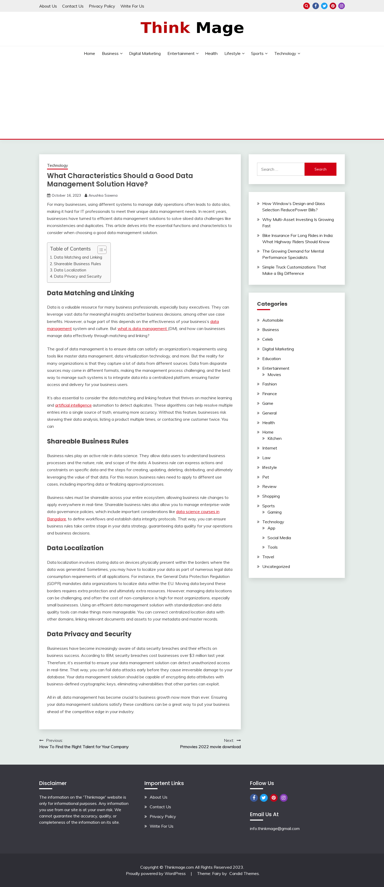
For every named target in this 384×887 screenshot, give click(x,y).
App (271, 528)
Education (271, 358)
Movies (274, 374)
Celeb (267, 339)
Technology (285, 53)
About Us (48, 6)
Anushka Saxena (103, 195)
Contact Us (73, 6)
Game (267, 403)
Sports (257, 53)
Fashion (269, 383)
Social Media (279, 537)
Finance (269, 393)
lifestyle (232, 53)
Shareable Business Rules (77, 263)
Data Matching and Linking (78, 257)
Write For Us (132, 6)
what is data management (143, 328)
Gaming (274, 512)
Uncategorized (276, 566)
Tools (272, 547)
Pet (265, 477)
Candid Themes (244, 873)
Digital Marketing (145, 53)
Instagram (341, 6)
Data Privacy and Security (78, 276)
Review (269, 486)
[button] (99, 249)
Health (211, 53)
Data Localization (70, 270)
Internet (269, 448)
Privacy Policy (102, 6)
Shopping (271, 496)
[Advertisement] (192, 99)
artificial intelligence (73, 405)
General (269, 413)
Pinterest (333, 6)
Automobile (272, 320)
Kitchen (274, 438)
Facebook (315, 6)
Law (266, 457)
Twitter (324, 6)
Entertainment (181, 53)
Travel (268, 556)
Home (89, 53)
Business (110, 53)
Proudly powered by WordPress (156, 873)
